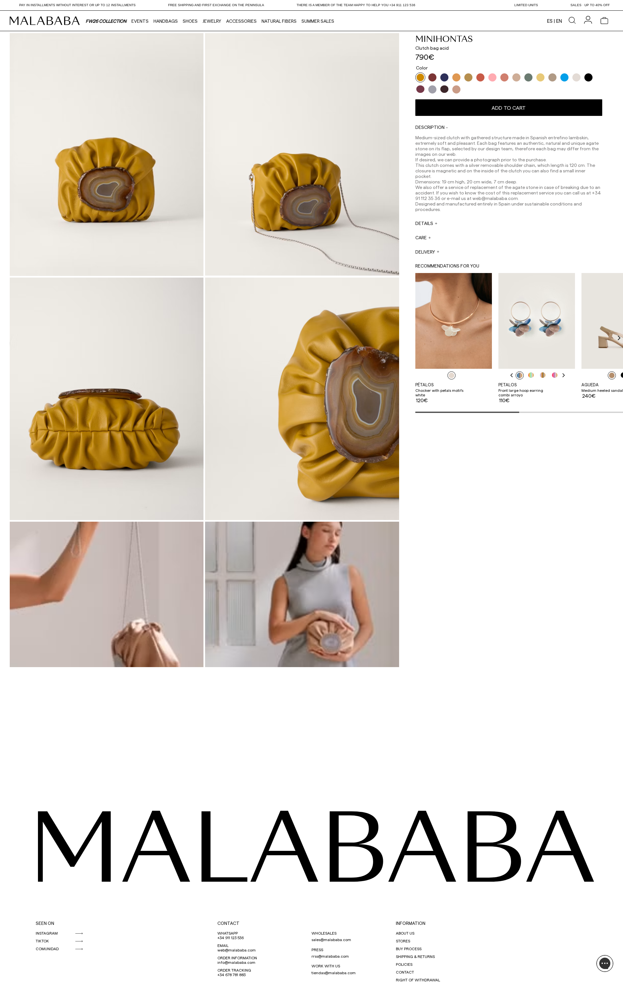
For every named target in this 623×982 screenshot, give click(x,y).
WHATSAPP (227, 933)
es (550, 21)
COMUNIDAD (47, 948)
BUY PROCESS (408, 948)
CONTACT (228, 923)
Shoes (190, 21)
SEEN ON (45, 923)
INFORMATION (410, 923)
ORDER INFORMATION (237, 957)
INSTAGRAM (47, 933)
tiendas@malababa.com (334, 972)
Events (140, 21)
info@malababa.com (236, 962)
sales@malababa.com (331, 939)
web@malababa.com (236, 950)
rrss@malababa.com (330, 956)
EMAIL (222, 945)
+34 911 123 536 (230, 937)
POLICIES (404, 964)
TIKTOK (42, 940)
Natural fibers (279, 21)
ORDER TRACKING (234, 970)
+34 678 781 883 (231, 974)
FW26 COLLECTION (106, 21)
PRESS (317, 949)
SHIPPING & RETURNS (415, 956)
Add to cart (509, 108)
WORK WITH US (326, 965)
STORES (403, 940)
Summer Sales (317, 21)
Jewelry (211, 21)
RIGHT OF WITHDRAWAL (418, 979)
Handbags (165, 21)
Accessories (241, 21)
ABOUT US (405, 933)
